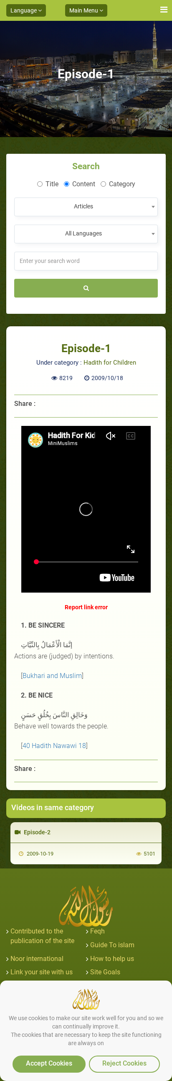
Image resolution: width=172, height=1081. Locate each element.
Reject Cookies (124, 1063)
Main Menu (84, 10)
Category (122, 184)
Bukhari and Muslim (52, 676)
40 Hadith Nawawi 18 (54, 746)
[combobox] (86, 207)
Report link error (86, 607)
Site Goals (105, 972)
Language (24, 10)
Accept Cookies (49, 1063)
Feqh (97, 931)
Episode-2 (37, 832)
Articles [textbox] (83, 206)
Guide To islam (112, 945)
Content (83, 184)
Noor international (36, 959)
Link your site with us (41, 972)
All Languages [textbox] (83, 233)
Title (52, 184)
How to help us (112, 959)
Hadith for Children (109, 362)
